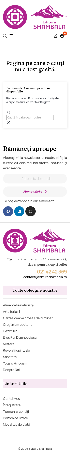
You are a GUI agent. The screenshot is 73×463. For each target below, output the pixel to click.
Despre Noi (11, 370)
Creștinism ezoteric (17, 324)
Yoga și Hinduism (15, 363)
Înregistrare (12, 405)
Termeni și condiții (16, 411)
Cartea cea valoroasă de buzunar (28, 318)
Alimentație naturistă (18, 305)
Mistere (9, 344)
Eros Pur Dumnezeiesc (20, 337)
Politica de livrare (15, 418)
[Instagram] (30, 211)
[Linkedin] (19, 211)
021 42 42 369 (52, 271)
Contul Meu (11, 398)
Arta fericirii (11, 311)
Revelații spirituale (16, 350)
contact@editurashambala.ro (45, 277)
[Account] (55, 36)
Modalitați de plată (16, 424)
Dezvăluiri (10, 331)
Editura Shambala (40, 448)
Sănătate (10, 357)
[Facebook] (8, 211)
